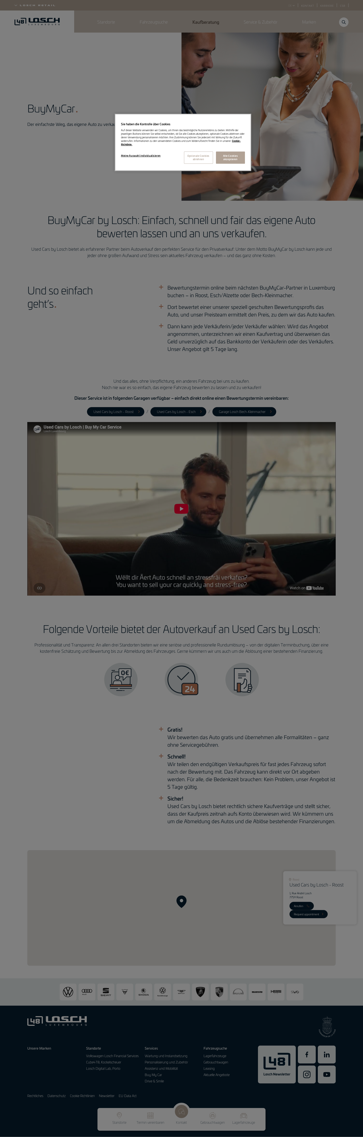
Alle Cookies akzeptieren (230, 157)
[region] (183, 142)
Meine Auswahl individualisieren (141, 155)
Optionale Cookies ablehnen (198, 157)
